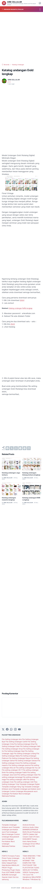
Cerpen (26, 837)
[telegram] (20, 448)
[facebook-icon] (7, 729)
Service (15, 877)
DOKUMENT (27, 839)
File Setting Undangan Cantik (17, 742)
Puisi (4, 872)
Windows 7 (27, 879)
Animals (32, 825)
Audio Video (34, 827)
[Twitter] (3, 729)
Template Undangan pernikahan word (26, 789)
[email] (29, 448)
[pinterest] (24, 448)
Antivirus (26, 827)
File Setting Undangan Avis (12, 739)
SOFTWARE (10, 872)
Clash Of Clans (34, 837)
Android (26, 825)
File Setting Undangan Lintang (25, 754)
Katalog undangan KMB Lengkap (31, 499)
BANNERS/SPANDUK (30, 830)
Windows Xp (35, 879)
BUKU (25, 832)
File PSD (31, 846)
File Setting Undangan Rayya (19, 758)
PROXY (5, 868)
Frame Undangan (13, 858)
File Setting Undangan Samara (26, 761)
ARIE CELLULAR (14, 2)
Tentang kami (34, 872)
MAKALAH (15, 865)
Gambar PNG (7, 861)
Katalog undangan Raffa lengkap (20, 308)
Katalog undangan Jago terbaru (11, 474)
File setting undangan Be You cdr (28, 768)
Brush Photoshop (33, 832)
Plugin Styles (15, 870)
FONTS (5, 856)
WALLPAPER (36, 877)
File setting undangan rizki (24, 782)
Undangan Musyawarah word (26, 791)
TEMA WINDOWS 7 (30, 856)
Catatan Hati (33, 834)
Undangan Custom (9, 791)
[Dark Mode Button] (40, 3)
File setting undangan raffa (16, 779)
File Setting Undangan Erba (24, 744)
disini (22, 300)
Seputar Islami (7, 877)
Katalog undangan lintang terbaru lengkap (31, 474)
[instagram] (15, 729)
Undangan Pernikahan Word (12, 794)
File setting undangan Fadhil (16, 772)
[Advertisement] (21, 38)
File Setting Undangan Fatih (30, 746)
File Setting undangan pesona (19, 765)
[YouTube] (19, 729)
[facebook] (7, 448)
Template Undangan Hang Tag (13, 787)
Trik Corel (26, 875)
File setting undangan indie (27, 775)
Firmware (11, 856)
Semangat (12, 875)
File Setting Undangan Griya (12, 749)
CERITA (26, 834)
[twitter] (12, 448)
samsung (5, 879)
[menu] (4, 3)
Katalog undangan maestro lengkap (9, 499)
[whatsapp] (16, 448)
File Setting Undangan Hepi (14, 751)
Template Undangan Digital (30, 784)
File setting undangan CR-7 (12, 770)
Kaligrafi (10, 863)
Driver (33, 844)
